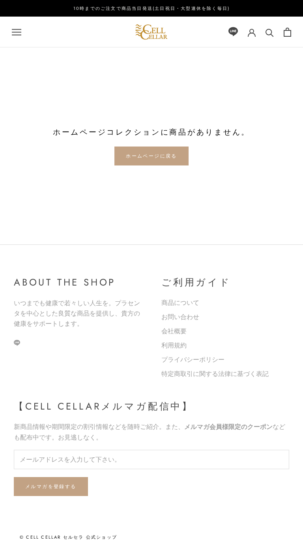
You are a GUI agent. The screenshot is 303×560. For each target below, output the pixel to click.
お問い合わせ (180, 316)
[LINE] (233, 32)
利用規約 (174, 345)
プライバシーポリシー (192, 359)
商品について (180, 302)
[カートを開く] (287, 32)
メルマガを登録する (51, 486)
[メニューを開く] (16, 32)
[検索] (270, 32)
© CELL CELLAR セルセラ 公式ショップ (68, 537)
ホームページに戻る (151, 156)
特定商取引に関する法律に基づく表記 (215, 373)
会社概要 (174, 331)
